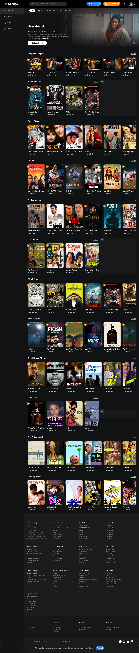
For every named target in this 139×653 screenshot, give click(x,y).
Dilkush (55, 584)
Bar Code (109, 560)
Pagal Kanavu (83, 536)
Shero (81, 532)
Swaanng (82, 577)
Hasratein (56, 554)
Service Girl (109, 573)
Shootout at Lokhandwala (35, 534)
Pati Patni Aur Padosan (34, 558)
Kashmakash (31, 603)
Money (81, 534)
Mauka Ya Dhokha (32, 549)
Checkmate (30, 556)
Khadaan (82, 584)
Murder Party (57, 539)
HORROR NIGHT (58, 534)
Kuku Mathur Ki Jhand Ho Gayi (36, 536)
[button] (134, 64)
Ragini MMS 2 (31, 526)
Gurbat (55, 582)
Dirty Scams (57, 549)
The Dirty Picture (32, 530)
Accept (100, 648)
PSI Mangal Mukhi (111, 584)
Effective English (32, 573)
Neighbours (56, 573)
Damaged (30, 562)
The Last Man (57, 526)
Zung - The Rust (111, 582)
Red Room (109, 554)
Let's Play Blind (84, 560)
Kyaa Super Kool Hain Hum (35, 532)
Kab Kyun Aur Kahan (33, 560)
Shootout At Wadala (33, 528)
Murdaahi (29, 610)
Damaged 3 (109, 556)
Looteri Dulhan (110, 577)
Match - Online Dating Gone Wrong (64, 528)
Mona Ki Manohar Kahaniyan (35, 554)
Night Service (57, 536)
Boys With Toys (111, 562)
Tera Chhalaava (111, 558)
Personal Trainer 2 (111, 575)
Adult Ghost (56, 532)
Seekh (81, 530)
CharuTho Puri (57, 577)
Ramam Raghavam (59, 575)
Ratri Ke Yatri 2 (84, 554)
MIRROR (55, 530)
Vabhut (55, 586)
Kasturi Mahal (57, 579)
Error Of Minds (84, 539)
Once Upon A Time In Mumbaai (36, 539)
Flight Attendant (58, 558)
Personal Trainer (32, 551)
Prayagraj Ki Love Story (86, 549)
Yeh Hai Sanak (57, 551)
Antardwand (83, 526)
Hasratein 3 (109, 586)
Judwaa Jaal (83, 575)
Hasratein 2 (109, 526)
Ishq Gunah (30, 607)
